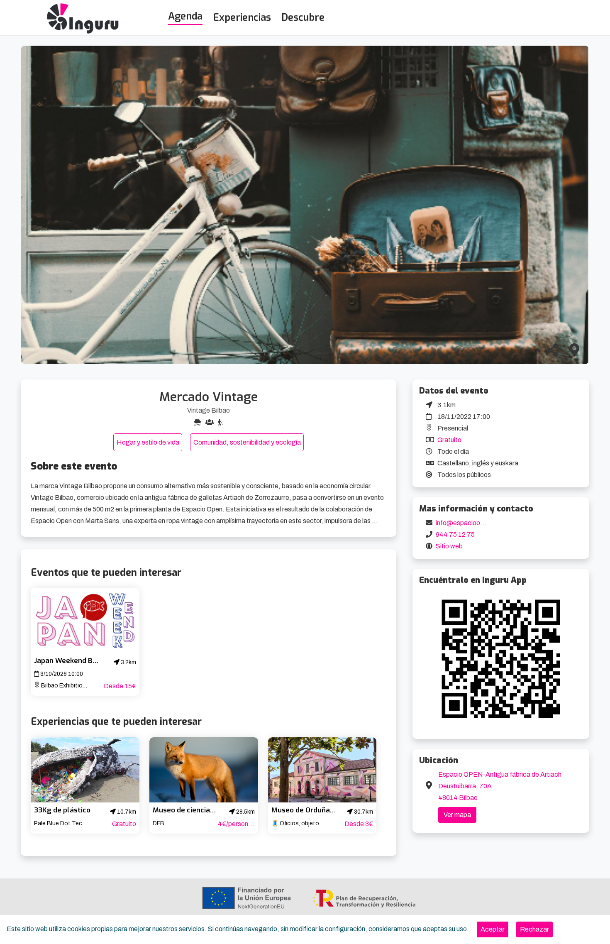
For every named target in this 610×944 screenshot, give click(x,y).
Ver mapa (457, 814)
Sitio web (449, 546)
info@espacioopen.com (471, 522)
